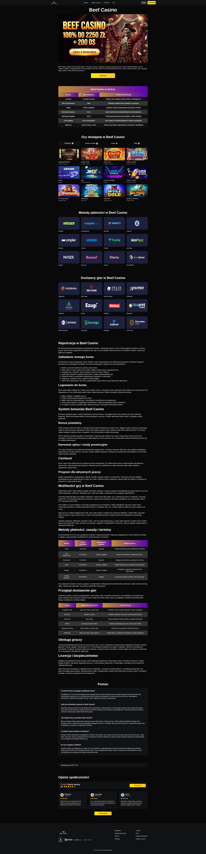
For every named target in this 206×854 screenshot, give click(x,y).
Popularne (68, 143)
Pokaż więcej (103, 813)
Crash (113, 143)
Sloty (135, 143)
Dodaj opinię (137, 785)
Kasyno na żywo (90, 143)
